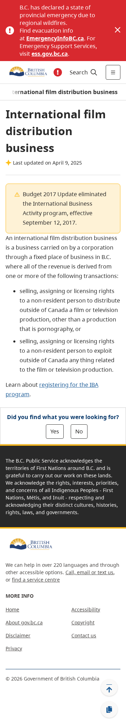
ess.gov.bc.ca (49, 54)
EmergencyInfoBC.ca (55, 38)
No (79, 431)
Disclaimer (18, 635)
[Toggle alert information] (58, 72)
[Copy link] (109, 709)
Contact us (83, 635)
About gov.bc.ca (24, 622)
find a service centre (36, 579)
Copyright (82, 622)
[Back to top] (109, 687)
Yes (54, 431)
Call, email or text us (89, 572)
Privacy (14, 648)
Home (12, 609)
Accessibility (85, 609)
